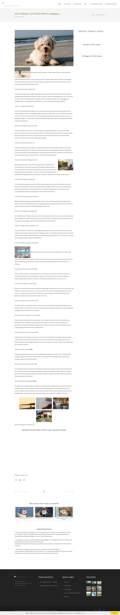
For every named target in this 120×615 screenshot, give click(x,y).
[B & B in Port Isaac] (11, 3)
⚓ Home (59, 4)
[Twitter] (20, 480)
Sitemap (66, 596)
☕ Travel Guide (77, 4)
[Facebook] (16, 480)
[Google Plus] (24, 480)
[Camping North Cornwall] (99, 594)
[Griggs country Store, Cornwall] (88, 583)
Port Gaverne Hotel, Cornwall (48, 582)
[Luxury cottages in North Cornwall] (99, 588)
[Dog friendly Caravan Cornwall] (94, 588)
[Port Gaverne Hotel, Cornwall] (94, 583)
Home (93, 14)
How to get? (67, 585)
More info (83, 613)
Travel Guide (67, 589)
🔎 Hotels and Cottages (96, 4)
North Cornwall (100, 14)
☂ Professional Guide (111, 4)
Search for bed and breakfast (72, 593)
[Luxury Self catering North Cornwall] (94, 594)
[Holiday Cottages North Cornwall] (88, 588)
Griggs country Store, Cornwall (49, 585)
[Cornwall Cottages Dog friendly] (99, 583)
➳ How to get (67, 4)
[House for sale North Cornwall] (88, 594)
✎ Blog (85, 4)
